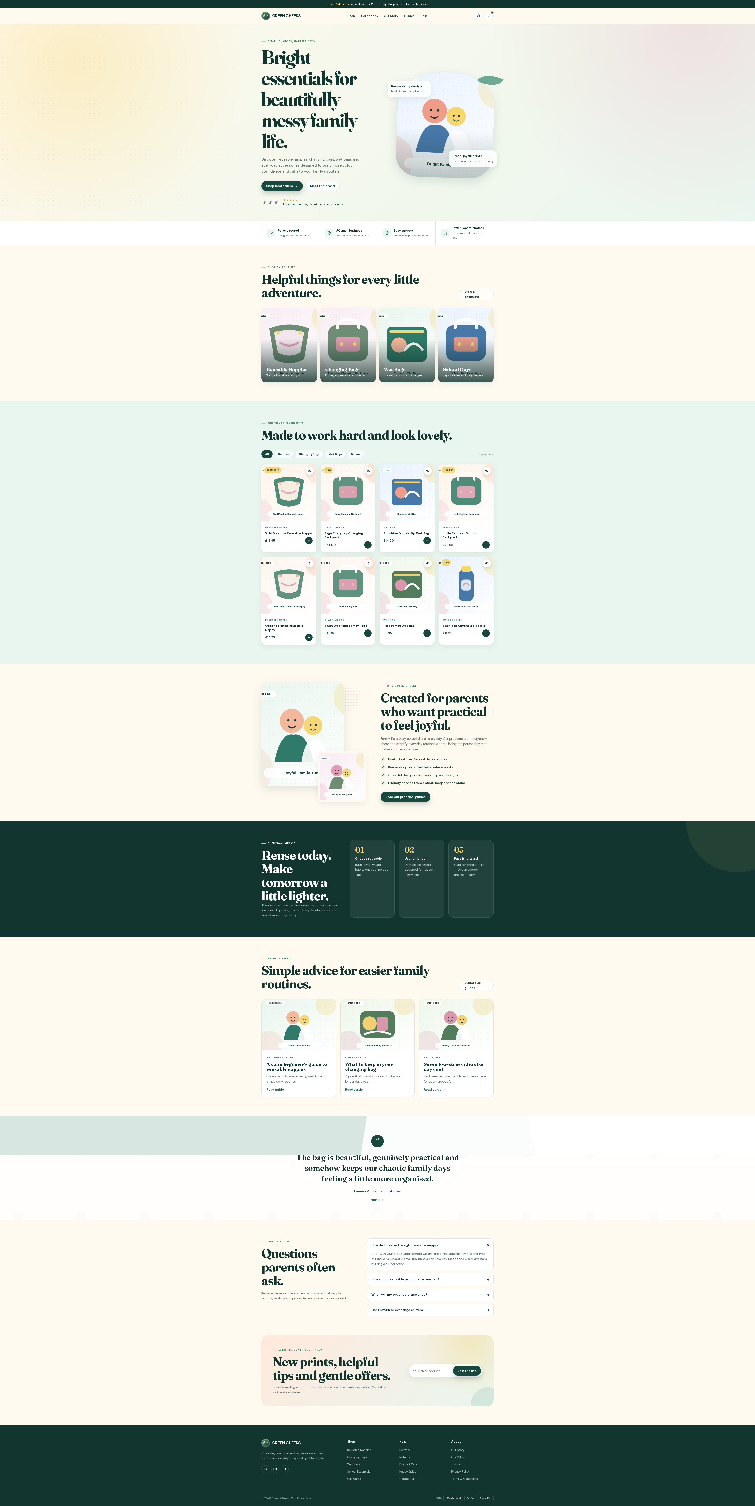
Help (423, 16)
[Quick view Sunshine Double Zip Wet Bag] (428, 471)
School (356, 454)
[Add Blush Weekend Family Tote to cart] (368, 633)
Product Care (408, 1464)
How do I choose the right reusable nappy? (431, 1245)
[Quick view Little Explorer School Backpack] (487, 471)
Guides (409, 16)
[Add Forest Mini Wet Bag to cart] (427, 633)
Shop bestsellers (282, 186)
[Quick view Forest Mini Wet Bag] (428, 563)
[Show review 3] (383, 1200)
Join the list (467, 1371)
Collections (369, 16)
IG (265, 1469)
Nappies (284, 454)
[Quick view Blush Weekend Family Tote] (369, 563)
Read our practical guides (405, 797)
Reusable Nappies (359, 1450)
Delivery (404, 1450)
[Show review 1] (374, 1200)
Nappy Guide (407, 1472)
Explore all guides (473, 985)
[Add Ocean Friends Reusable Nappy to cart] (309, 637)
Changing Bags (309, 454)
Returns (404, 1457)
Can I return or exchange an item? (430, 1310)
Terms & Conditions (464, 1479)
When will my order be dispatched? (430, 1294)
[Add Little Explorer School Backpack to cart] (486, 545)
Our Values (458, 1457)
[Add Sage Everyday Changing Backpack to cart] (368, 545)
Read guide (277, 1089)
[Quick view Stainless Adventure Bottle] (487, 563)
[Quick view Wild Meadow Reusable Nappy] (310, 471)
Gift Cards (354, 1479)
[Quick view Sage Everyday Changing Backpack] (369, 471)
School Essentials (358, 1472)
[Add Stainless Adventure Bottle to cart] (486, 633)
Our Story (391, 16)
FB (275, 1469)
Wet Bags (335, 454)
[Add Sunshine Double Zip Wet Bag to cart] (427, 540)
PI (285, 1469)
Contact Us (407, 1479)
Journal (456, 1464)
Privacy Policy (460, 1472)
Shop (351, 16)
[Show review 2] (379, 1200)
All (267, 454)
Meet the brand (322, 186)
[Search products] (478, 16)
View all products (472, 294)
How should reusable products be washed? (430, 1279)
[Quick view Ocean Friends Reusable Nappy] (310, 563)
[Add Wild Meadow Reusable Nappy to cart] (309, 540)
